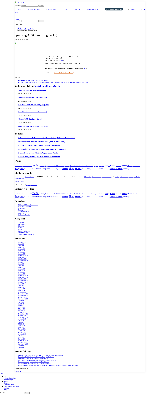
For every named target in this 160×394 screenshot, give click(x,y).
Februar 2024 (22, 292)
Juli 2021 (21, 335)
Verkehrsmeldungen (24, 215)
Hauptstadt (96, 166)
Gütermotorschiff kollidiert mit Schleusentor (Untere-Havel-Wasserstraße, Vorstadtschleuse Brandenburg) (49, 365)
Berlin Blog (42, 166)
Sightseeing (58, 169)
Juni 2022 (21, 322)
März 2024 (21, 290)
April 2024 (21, 289)
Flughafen (76, 166)
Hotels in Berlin (106, 177)
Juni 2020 (21, 347)
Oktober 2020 (22, 342)
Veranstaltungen (52, 9)
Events (72, 166)
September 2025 (23, 260)
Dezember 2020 (23, 340)
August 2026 (22, 242)
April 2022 (21, 325)
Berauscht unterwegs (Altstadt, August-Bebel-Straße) (38, 153)
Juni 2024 (21, 285)
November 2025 (23, 257)
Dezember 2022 (23, 314)
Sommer (65, 168)
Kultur (124, 166)
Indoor (102, 166)
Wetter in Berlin (29, 177)
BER (31, 166)
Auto (16, 166)
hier (85, 68)
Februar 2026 (22, 252)
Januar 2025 (21, 274)
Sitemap (20, 210)
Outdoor (138, 166)
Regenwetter (26, 168)
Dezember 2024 (23, 275)
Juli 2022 (21, 320)
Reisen (34, 169)
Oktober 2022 (22, 315)
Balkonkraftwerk (26, 166)
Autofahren (19, 166)
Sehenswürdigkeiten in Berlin (92, 177)
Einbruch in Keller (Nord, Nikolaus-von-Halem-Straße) (39, 145)
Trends (78, 168)
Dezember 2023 (23, 294)
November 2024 (23, 277)
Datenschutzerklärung (24, 206)
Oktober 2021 (22, 332)
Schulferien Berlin (92, 9)
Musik (134, 166)
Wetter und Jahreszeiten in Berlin (28, 205)
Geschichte (85, 166)
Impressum (21, 208)
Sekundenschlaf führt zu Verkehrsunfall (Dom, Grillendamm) (41, 142)
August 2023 (22, 300)
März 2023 (21, 309)
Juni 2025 (21, 265)
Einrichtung (67, 166)
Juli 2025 (21, 264)
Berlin (61, 60)
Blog (143, 9)
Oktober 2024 (22, 279)
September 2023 (23, 299)
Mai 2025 (21, 267)
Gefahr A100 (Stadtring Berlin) (30, 119)
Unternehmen (95, 168)
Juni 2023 (21, 304)
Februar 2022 (22, 329)
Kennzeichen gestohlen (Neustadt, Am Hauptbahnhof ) (39, 157)
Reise (31, 168)
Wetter (112, 168)
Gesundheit (90, 166)
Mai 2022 (21, 324)
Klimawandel (118, 166)
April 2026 (21, 249)
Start (19, 9)
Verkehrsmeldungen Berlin (114, 9)
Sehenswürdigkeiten (34, 9)
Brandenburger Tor (52, 166)
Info (106, 166)
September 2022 (23, 317)
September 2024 (23, 280)
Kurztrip (77, 9)
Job (109, 166)
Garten (80, 166)
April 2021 (21, 337)
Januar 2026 (21, 254)
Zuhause (131, 168)
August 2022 (22, 319)
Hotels (66, 9)
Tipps (71, 168)
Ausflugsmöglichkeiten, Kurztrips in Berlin (127, 177)
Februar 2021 (22, 339)
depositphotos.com (31, 185)
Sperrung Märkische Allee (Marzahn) (32, 97)
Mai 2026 (21, 247)
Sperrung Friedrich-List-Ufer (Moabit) (33, 126)
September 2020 (23, 344)
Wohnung (126, 169)
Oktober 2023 (22, 297)
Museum (129, 166)
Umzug (89, 169)
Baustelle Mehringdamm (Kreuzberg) (32, 112)
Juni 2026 (21, 245)
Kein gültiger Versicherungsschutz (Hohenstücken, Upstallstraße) (42, 149)
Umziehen (84, 168)
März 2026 (21, 250)
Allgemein (21, 222)
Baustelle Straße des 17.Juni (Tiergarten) (33, 105)
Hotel (100, 166)
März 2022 (21, 327)
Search (41, 5)
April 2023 (21, 307)
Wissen (118, 168)
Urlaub (100, 169)
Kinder (112, 166)
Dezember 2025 (23, 255)
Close (1, 373)
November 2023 (23, 295)
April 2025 (21, 269)
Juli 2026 (21, 244)
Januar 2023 (21, 312)
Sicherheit (53, 169)
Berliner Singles (19, 181)
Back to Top (18, 371)
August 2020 (22, 345)
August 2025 (22, 262)
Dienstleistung (60, 166)
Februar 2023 (22, 310)
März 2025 (21, 270)
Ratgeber (19, 168)
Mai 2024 (21, 287)
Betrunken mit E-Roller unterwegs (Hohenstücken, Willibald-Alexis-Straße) (46, 138)
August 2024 (22, 282)
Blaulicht (132, 9)
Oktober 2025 (22, 259)
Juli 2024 (21, 284)
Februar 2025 (22, 272)
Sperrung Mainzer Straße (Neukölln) (32, 90)
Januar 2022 (21, 330)
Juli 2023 (21, 302)
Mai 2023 (21, 305)
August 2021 (22, 334)
